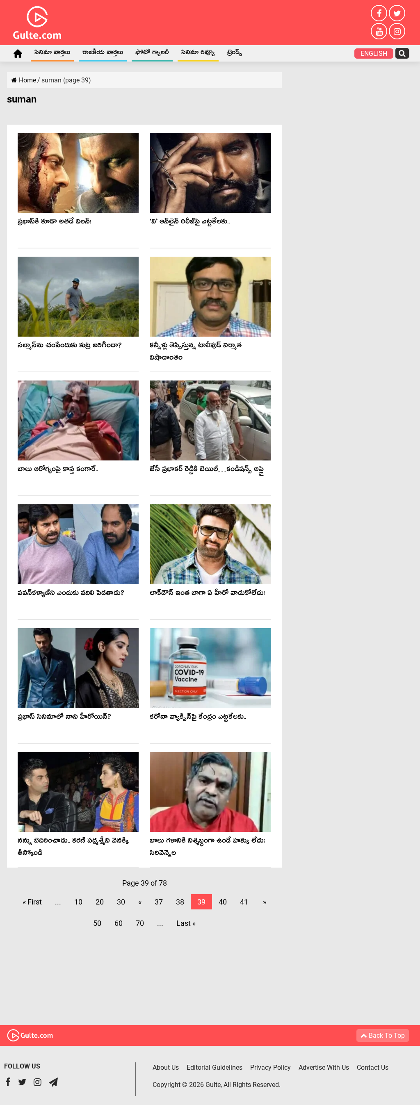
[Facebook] (379, 13)
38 (180, 902)
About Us (166, 1067)
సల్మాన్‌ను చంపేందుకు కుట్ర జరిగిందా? (70, 346)
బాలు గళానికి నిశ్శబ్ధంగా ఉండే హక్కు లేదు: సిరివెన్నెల (207, 848)
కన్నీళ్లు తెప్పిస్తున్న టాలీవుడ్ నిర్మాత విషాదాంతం (196, 353)
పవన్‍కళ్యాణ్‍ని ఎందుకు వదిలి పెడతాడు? (71, 594)
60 (118, 923)
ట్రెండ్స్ (234, 54)
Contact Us (372, 1067)
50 (97, 923)
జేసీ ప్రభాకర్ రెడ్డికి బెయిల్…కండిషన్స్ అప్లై (207, 470)
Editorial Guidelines (214, 1067)
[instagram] (397, 31)
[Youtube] (379, 31)
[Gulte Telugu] (37, 21)
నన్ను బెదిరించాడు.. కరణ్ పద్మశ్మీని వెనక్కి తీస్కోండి (73, 848)
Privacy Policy (270, 1067)
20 (100, 902)
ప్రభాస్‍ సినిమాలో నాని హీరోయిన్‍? (64, 718)
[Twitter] (397, 13)
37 (159, 902)
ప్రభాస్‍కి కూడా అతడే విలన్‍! (54, 223)
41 (244, 902)
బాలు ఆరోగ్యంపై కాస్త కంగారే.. (58, 470)
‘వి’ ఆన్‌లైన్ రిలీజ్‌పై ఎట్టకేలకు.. (190, 223)
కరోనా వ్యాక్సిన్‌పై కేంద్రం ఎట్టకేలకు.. (198, 718)
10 (78, 902)
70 (140, 923)
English (374, 53)
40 (223, 902)
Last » (186, 923)
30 (121, 902)
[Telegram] (53, 1083)
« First (32, 902)
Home (17, 53)
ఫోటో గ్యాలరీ (152, 54)
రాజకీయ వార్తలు (102, 54)
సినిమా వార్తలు (52, 54)
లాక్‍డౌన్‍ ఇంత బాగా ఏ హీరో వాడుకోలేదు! (207, 594)
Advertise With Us (324, 1067)
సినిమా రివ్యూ (198, 54)
